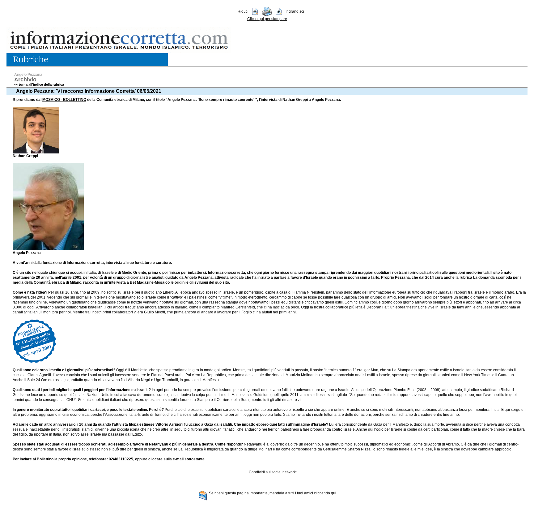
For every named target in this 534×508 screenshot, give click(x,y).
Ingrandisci (295, 11)
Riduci (243, 11)
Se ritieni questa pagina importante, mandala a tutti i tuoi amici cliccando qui (272, 493)
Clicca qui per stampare (267, 19)
